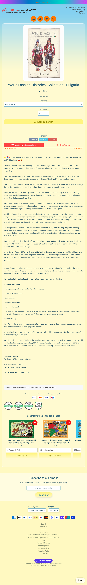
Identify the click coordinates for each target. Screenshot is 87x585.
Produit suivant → (78, 148)
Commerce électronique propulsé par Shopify (43, 565)
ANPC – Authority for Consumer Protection (43, 535)
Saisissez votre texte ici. (43, 2)
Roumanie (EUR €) (36, 510)
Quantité (43, 109)
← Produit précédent (10, 148)
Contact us (44, 553)
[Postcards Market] (19, 10)
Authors (43, 529)
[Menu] (33, 19)
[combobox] (21, 450)
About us (43, 526)
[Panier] (47, 19)
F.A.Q (44, 540)
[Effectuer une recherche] (53, 19)
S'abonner (44, 495)
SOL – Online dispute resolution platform (43, 537)
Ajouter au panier (22, 455)
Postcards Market (41, 563)
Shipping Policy (43, 551)
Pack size (43, 101)
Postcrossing (43, 532)
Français (53, 510)
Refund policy (43, 545)
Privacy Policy (43, 548)
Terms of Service (43, 543)
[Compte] (40, 19)
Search (43, 524)
